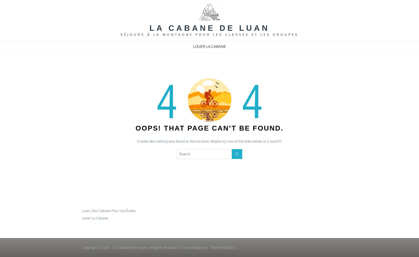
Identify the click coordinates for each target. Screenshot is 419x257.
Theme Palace (222, 247)
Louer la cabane (209, 46)
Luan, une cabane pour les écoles (109, 211)
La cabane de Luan (209, 28)
